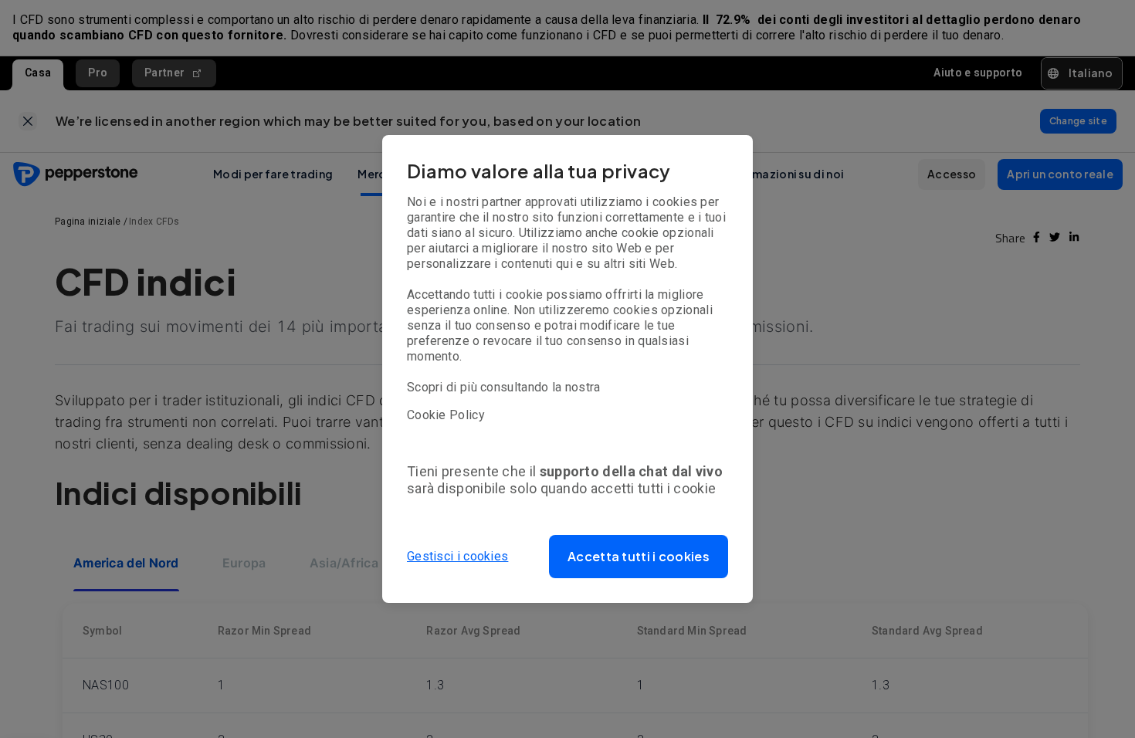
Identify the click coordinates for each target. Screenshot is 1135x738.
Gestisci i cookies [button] (457, 556)
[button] (638, 556)
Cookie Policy (446, 415)
